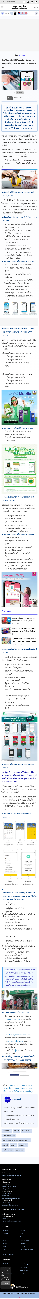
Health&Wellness (25, 1240)
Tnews (22, 1273)
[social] (24, 2)
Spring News (24, 1270)
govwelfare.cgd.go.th (12, 1019)
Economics (6, 1230)
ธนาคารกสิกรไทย (13, 1091)
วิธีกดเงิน (13, 1145)
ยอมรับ (6, 1283)
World (4, 1240)
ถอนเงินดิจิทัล (23, 1145)
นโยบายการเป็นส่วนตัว (26, 1250)
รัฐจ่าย (17, 1050)
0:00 (6, 13)
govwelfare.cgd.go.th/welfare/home (18, 1035)
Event (4, 1250)
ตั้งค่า (5, 1287)
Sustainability (7, 1237)
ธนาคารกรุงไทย (7, 1088)
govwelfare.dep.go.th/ (15, 1041)
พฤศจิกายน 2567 (7, 1150)
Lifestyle (22, 1243)
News (23, 55)
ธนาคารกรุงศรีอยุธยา (27, 1091)
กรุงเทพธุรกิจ (23, 1267)
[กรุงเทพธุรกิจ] (19, 7)
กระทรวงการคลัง (15, 1085)
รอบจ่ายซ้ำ (5, 1145)
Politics (5, 1243)
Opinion (22, 1246)
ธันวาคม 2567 (19, 1150)
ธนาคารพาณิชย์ (6, 1130)
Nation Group (24, 1264)
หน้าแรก (16, 55)
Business (5, 1233)
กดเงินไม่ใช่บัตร (26, 1130)
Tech (21, 1233)
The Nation (6, 1264)
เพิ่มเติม (6, 1279)
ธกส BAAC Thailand (20, 1088)
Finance (22, 1230)
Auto (21, 1237)
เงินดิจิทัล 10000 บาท (8, 1135)
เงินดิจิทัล (17, 1130)
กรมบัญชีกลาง (27, 1085)
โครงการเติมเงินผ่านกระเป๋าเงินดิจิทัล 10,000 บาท (16, 1140)
